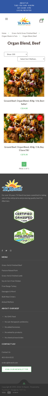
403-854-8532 (8, 357)
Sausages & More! (9, 291)
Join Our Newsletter (16, 369)
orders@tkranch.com (10, 363)
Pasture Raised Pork (10, 270)
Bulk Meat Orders (8, 297)
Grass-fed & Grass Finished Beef (24, 33)
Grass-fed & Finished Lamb (12, 276)
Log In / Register (24, 10)
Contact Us (6, 352)
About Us (24, 3)
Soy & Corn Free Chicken (11, 281)
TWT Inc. (22, 390)
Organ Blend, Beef (30, 36)
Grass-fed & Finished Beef (12, 265)
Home (4, 33)
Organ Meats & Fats (9, 36)
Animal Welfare (8, 302)
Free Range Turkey (9, 286)
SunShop (5, 390)
